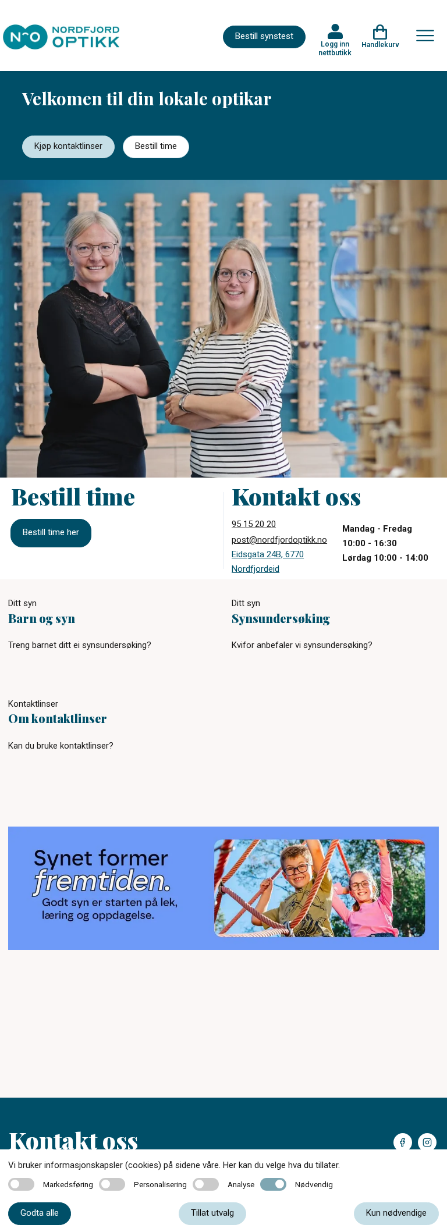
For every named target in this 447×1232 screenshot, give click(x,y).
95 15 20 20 (254, 524)
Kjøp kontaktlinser (68, 146)
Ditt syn (22, 603)
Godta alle (39, 1213)
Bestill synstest (264, 36)
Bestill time (156, 146)
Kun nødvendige (396, 1213)
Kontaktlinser (33, 704)
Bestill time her (51, 532)
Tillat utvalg (212, 1213)
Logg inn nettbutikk (335, 48)
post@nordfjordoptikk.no (279, 540)
